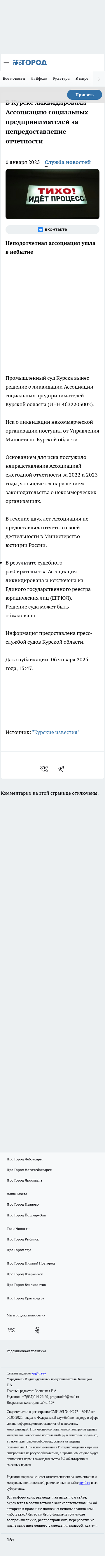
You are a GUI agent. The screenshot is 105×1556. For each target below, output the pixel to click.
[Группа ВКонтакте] (52, 229)
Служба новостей (68, 162)
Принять (85, 94)
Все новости (14, 78)
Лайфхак (39, 78)
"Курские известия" (56, 732)
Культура (61, 78)
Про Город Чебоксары (25, 1159)
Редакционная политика (26, 1351)
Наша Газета (17, 1193)
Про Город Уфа (19, 1249)
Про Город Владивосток (26, 1284)
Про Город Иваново (23, 1204)
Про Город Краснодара (25, 1298)
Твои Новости (18, 1228)
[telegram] (63, 769)
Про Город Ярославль (24, 1180)
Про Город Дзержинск (25, 1274)
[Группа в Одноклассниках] (37, 1330)
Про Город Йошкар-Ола (26, 1215)
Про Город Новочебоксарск (29, 1169)
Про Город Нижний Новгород (31, 1263)
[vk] (44, 769)
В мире (82, 78)
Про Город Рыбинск (23, 1239)
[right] (99, 79)
